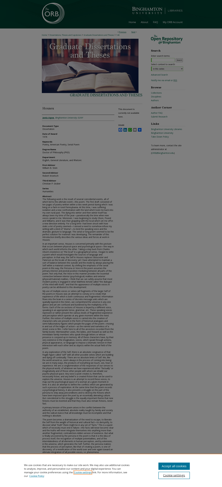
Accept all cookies (174, 466)
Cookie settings (83, 472)
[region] (111, 470)
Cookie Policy (36, 476)
